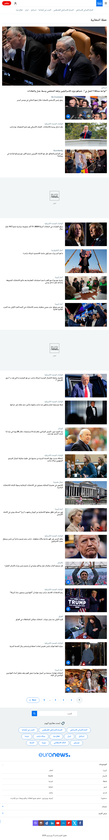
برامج (51, 792)
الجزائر (60, 429)
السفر (105, 787)
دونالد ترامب (40, 736)
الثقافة (51, 787)
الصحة (32, 742)
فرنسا (27, 736)
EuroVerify (58, 151)
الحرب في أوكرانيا (45, 10)
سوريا (44, 742)
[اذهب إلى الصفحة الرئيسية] (99, 3)
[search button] (34, 713)
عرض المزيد (102, 813)
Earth (50, 776)
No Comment (57, 97)
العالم (51, 770)
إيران (26, 10)
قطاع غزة (19, 10)
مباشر (6, 3)
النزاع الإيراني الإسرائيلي (84, 10)
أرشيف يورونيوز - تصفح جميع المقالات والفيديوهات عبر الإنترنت (31, 798)
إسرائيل (33, 10)
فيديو (105, 792)
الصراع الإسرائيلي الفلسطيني (63, 10)
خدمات (104, 806)
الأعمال (104, 776)
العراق (61, 616)
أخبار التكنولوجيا (57, 250)
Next (34, 700)
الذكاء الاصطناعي (60, 742)
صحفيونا (104, 798)
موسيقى (76, 742)
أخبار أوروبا (59, 277)
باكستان (60, 563)
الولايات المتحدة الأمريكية (54, 124)
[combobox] (54, 713)
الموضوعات (103, 764)
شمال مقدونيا (58, 482)
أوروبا (105, 770)
